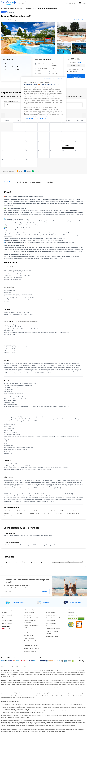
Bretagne (19, 8)
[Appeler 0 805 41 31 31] (76, 618)
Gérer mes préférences (30, 651)
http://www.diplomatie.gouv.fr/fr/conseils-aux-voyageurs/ (67, 562)
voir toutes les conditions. (21, 666)
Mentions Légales (29, 635)
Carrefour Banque (50, 620)
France (12, 8)
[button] (28, 38)
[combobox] (14, 103)
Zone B (29, 171)
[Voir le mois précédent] (3, 115)
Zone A (21, 171)
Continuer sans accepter (53, 79)
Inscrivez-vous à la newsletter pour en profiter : (16, 588)
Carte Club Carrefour (29, 632)
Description (7, 182)
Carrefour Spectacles (51, 615)
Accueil (5, 8)
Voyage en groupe (7, 620)
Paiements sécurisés (29, 630)
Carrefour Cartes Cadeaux (53, 628)
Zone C (36, 171)
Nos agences (71, 612)
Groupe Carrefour (50, 612)
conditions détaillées (30, 697)
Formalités (49, 182)
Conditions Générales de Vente (32, 617)
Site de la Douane (28, 615)
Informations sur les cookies (31, 645)
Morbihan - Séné (30, 8)
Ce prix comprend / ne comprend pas (29, 182)
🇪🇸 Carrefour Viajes (7, 628)
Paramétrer (29, 118)
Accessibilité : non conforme (31, 648)
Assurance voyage (7, 623)
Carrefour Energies (51, 623)
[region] (43, 99)
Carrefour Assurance (51, 626)
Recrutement (6, 617)
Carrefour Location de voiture (54, 617)
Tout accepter (41, 118)
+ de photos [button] (79, 48)
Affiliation (5, 612)
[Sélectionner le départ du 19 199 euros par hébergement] (68, 144)
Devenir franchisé (7, 615)
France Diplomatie (29, 612)
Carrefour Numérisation (52, 636)
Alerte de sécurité (29, 638)
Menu (22, 3)
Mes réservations (72, 615)
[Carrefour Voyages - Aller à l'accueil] (8, 3)
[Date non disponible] (19, 127)
